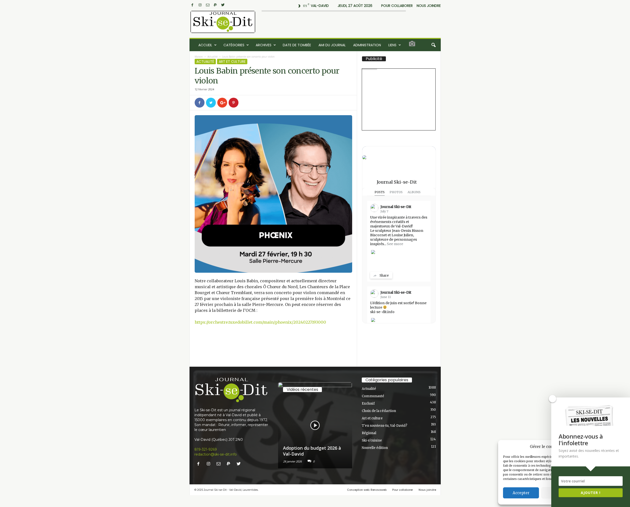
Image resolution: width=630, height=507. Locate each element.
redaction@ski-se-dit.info (215, 454)
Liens (392, 45)
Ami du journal (332, 45)
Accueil (205, 45)
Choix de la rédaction (379, 411)
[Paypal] (215, 5)
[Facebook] (192, 5)
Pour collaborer (397, 5)
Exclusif (368, 403)
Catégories (233, 45)
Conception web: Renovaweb (367, 490)
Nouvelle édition (375, 448)
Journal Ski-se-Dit (397, 182)
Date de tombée (297, 45)
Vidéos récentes (302, 389)
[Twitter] (223, 5)
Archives (263, 45)
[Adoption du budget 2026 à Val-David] (315, 425)
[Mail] (208, 5)
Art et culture (232, 61)
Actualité (212, 56)
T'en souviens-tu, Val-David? (384, 426)
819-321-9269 (205, 449)
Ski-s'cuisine (372, 440)
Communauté (373, 396)
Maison (199, 56)
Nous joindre (429, 5)
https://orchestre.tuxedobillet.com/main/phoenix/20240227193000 (260, 322)
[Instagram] (200, 5)
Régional (369, 433)
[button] (433, 45)
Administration (367, 45)
